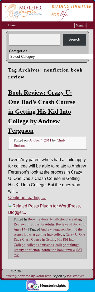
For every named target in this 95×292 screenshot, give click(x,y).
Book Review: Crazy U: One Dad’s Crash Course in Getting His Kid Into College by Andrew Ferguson (41, 111)
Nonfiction (58, 219)
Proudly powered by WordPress (28, 276)
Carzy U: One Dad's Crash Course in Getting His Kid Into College (49, 239)
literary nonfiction (27, 250)
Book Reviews (38, 219)
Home (12, 25)
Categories (18, 51)
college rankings (67, 245)
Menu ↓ (81, 25)
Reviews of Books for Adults (34, 224)
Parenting (74, 219)
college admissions (40, 245)
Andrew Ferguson (53, 229)
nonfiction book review (58, 250)
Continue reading (27, 197)
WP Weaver (75, 276)
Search (74, 39)
